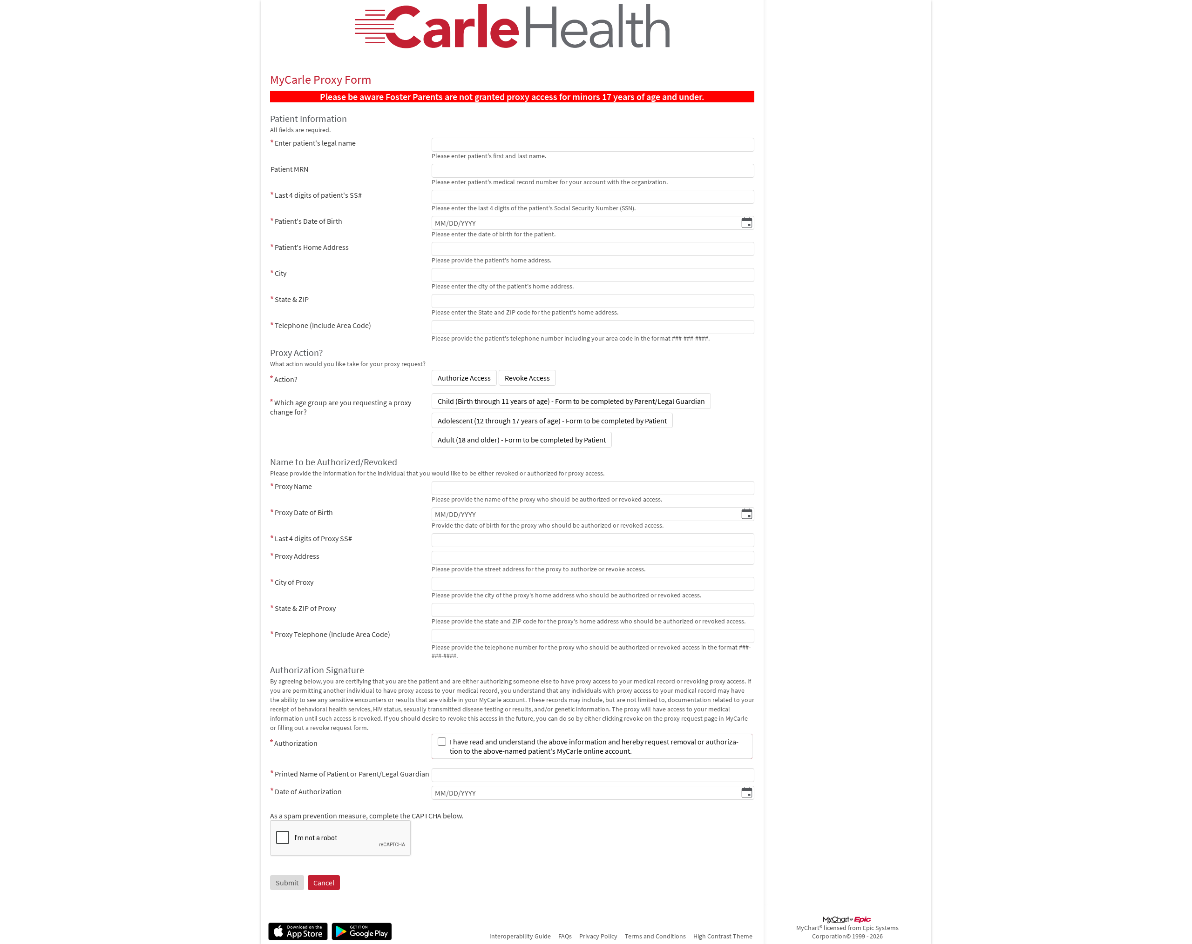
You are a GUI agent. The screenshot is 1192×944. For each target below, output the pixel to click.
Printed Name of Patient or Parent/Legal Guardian (352, 773)
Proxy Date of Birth (304, 512)
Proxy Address (297, 556)
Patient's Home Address (312, 247)
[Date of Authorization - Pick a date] (746, 793)
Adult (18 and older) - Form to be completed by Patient (522, 439)
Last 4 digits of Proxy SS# (313, 538)
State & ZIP (292, 299)
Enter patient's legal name (315, 142)
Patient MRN (289, 169)
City (280, 273)
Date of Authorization (308, 791)
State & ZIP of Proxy (305, 608)
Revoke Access (527, 377)
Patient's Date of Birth (308, 221)
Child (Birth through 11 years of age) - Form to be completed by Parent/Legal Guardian (571, 401)
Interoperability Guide (520, 936)
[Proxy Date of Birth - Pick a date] (746, 514)
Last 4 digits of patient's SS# (318, 195)
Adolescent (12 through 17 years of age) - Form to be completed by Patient (552, 420)
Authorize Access (464, 377)
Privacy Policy (598, 936)
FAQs (565, 936)
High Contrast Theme (722, 936)
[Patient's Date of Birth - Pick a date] (746, 223)
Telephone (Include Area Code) (323, 325)
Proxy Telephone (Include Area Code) (332, 634)
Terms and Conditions (655, 936)
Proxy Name (293, 486)
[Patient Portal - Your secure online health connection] (512, 26)
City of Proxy (294, 582)
